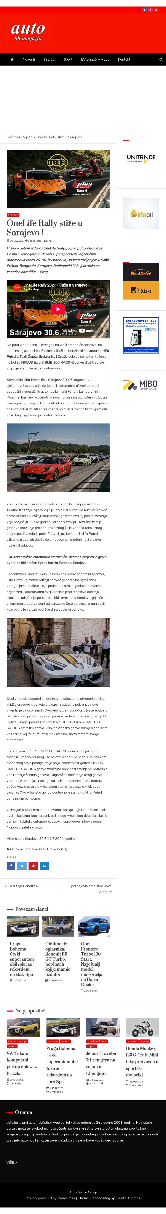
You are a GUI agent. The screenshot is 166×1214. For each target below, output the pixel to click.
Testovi (49, 59)
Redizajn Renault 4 (23, 886)
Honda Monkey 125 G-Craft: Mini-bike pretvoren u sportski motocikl (142, 1062)
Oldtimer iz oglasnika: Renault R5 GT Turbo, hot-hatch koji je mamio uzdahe (57, 959)
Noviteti (132, 1041)
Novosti (29, 59)
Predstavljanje (17, 1041)
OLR (27, 849)
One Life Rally (40, 849)
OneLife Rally (58, 849)
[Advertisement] (83, 98)
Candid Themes (128, 1198)
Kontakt (124, 59)
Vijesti (27, 137)
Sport (68, 59)
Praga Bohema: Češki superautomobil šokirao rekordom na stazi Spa (22, 959)
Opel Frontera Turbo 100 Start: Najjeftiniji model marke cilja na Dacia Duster (91, 964)
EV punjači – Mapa (95, 59)
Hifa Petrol (17, 849)
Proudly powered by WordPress (51, 1198)
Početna (13, 137)
